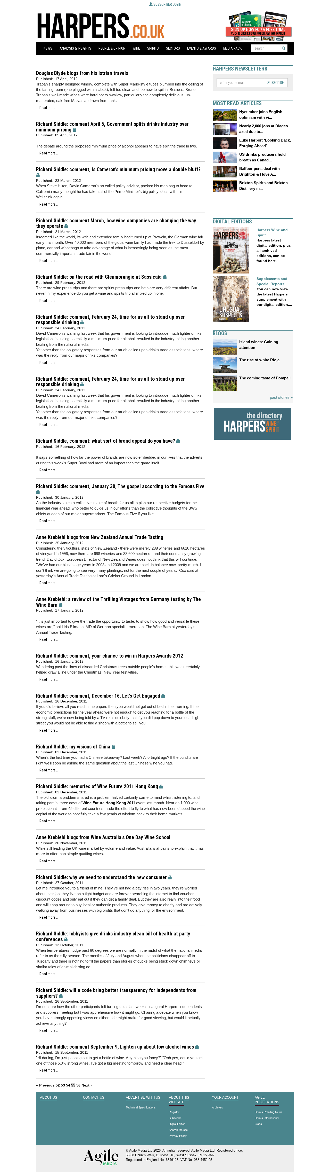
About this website (179, 1100)
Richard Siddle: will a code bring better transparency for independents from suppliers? (116, 993)
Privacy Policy (178, 1135)
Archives (217, 1107)
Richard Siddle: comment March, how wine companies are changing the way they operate (116, 223)
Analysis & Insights (75, 48)
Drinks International (267, 1118)
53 (63, 1085)
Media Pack (232, 48)
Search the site (178, 1129)
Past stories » (281, 397)
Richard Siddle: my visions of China (73, 747)
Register (174, 1112)
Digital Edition (177, 1124)
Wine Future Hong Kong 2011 (109, 803)
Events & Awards (201, 48)
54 (68, 1085)
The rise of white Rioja (259, 360)
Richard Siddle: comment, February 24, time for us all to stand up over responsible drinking (110, 320)
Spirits (153, 48)
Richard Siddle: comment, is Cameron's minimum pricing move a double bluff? (118, 170)
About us (48, 1097)
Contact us (93, 1097)
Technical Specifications (141, 1107)
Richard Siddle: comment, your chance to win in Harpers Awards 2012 (109, 656)
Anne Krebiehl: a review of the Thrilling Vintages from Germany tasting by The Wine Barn (118, 602)
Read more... (48, 108)
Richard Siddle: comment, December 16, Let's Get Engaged (98, 696)
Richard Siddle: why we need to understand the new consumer (101, 877)
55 (73, 1085)
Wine (136, 48)
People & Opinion (111, 48)
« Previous (45, 1085)
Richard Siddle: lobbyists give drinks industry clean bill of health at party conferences (113, 936)
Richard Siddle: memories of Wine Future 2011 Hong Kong (97, 787)
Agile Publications (267, 1100)
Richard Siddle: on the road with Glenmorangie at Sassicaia (99, 277)
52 (58, 1085)
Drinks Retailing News (268, 1112)
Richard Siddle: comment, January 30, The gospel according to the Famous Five (120, 486)
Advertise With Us (143, 1097)
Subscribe (275, 83)
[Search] (283, 48)
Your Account (225, 1097)
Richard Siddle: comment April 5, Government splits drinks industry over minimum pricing (112, 127)
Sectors (173, 48)
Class (258, 1124)
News (48, 48)
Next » (87, 1085)
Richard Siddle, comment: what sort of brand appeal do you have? (105, 441)
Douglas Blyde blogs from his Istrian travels (82, 73)
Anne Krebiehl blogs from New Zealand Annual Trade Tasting (99, 537)
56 (78, 1085)
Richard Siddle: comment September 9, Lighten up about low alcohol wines (115, 1047)
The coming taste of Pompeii (265, 378)
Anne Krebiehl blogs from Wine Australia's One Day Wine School (103, 837)
